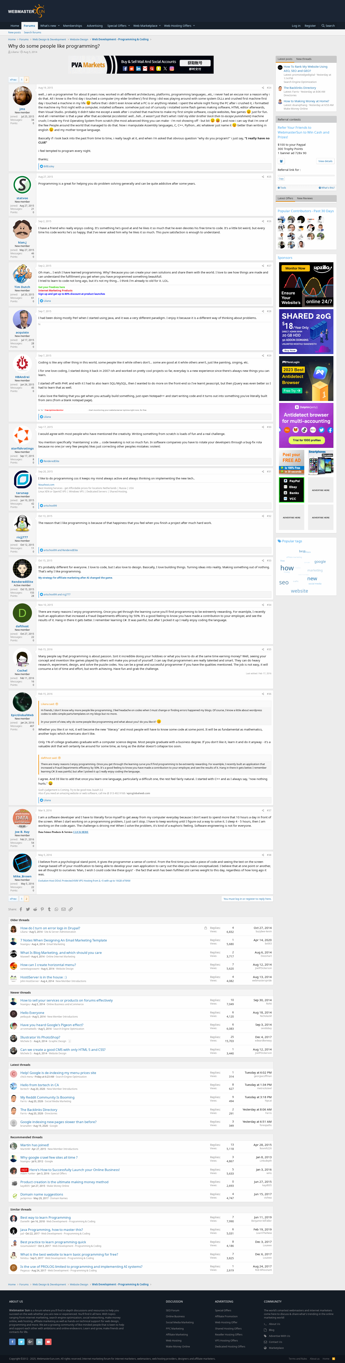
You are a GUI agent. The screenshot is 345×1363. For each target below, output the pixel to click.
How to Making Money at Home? (306, 101)
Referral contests (289, 119)
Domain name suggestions (41, 1194)
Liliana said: (48, 704)
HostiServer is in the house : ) (43, 977)
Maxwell (25, 956)
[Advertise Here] (320, 490)
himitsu (24, 1258)
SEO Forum (172, 1310)
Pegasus (25, 1270)
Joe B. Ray (22, 832)
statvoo (22, 198)
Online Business (175, 1316)
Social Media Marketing (58, 1101)
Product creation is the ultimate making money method (64, 1182)
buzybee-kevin (264, 931)
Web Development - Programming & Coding (71, 1221)
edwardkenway (263, 1040)
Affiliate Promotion (226, 1316)
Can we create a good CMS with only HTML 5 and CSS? (62, 1049)
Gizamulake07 (28, 1246)
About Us (274, 1324)
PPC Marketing (175, 1328)
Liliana (15, 52)
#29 (269, 355)
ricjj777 (22, 537)
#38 (269, 855)
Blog (271, 1330)
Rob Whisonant (263, 1270)
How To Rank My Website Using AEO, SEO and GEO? (305, 68)
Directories (51, 1113)
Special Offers (116, 26)
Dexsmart (266, 956)
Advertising (95, 26)
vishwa (268, 1197)
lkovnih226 (266, 1148)
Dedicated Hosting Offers (230, 1346)
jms (22, 109)
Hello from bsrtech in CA (39, 1085)
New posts (14, 32)
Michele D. (26, 1041)
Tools (283, 187)
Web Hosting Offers (177, 26)
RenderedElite (22, 582)
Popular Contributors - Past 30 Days (306, 211)
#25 (269, 176)
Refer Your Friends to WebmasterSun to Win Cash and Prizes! (303, 132)
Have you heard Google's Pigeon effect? (51, 1024)
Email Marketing (56, 944)
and (61, 550)
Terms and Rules (298, 1358)
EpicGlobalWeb (22, 715)
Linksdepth (266, 1160)
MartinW (25, 1149)
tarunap (22, 493)
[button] (59, 25)
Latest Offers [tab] (285, 198)
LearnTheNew (264, 1233)
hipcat (268, 1100)
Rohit (269, 1003)
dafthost (22, 626)
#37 (269, 810)
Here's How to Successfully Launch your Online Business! (74, 1169)
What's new (48, 26)
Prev (14, 79)
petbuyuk (25, 1016)
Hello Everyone (32, 1012)
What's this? (328, 187)
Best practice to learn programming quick (53, 1242)
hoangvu (25, 944)
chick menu (26, 1076)
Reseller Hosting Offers (228, 1334)
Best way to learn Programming (45, 1217)
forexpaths (266, 1125)
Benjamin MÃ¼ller (261, 1220)
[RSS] (333, 1359)
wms (269, 1173)
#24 (269, 87)
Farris (23, 1101)
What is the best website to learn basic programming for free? (69, 1254)
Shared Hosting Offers (228, 1328)
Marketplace (276, 1348)
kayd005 (25, 1186)
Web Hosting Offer (226, 1322)
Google (54, 1125)
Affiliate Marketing (177, 1334)
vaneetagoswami (29, 968)
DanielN (24, 1221)
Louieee (267, 1245)
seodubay (266, 1028)
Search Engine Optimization (68, 1028)
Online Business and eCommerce (65, 1004)
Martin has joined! (34, 1145)
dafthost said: (49, 758)
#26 (269, 221)
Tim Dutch (22, 287)
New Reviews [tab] (305, 198)
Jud (22, 1233)
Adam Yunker (27, 1173)
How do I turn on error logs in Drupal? (50, 928)
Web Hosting (173, 1340)
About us (315, 1358)
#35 (269, 649)
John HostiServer (29, 981)
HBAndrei (22, 377)
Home (15, 26)
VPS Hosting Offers (226, 1340)
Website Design (64, 968)
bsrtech (24, 1089)
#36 (269, 694)
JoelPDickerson (263, 968)
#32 (269, 516)
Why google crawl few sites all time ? (48, 1157)
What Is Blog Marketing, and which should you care (61, 952)
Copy (281, 178)
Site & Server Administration (60, 931)
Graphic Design (57, 1041)
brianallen (26, 1125)
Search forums (32, 32)
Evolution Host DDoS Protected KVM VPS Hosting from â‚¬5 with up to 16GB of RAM (84, 880)
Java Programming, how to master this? (51, 1229)
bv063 (268, 943)
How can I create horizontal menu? (48, 964)
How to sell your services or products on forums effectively (66, 1000)
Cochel (22, 670)
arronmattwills (28, 1028)
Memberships (72, 26)
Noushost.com (46, 484)
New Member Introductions (71, 981)
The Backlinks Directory (38, 1109)
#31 (269, 471)
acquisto (22, 332)
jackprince (26, 1198)
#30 (269, 427)
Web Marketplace (145, 26)
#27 (269, 265)
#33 (269, 560)
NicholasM (266, 1016)
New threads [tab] (303, 59)
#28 (269, 311)
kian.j (22, 242)
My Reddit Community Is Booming (47, 1097)
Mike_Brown (22, 876)
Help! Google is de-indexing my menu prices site (58, 1072)
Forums (29, 26)
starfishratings (22, 448)
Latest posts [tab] (285, 59)
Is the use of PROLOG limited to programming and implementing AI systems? (81, 1266)
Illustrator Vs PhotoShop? (40, 1037)
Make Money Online (58, 1186)
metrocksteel (264, 1088)
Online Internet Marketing (60, 956)
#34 (269, 605)
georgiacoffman (263, 1076)
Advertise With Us (279, 1336)
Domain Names (59, 1198)
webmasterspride (262, 980)
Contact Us (275, 1342)
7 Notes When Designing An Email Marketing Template (63, 940)
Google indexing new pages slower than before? (58, 1122)
